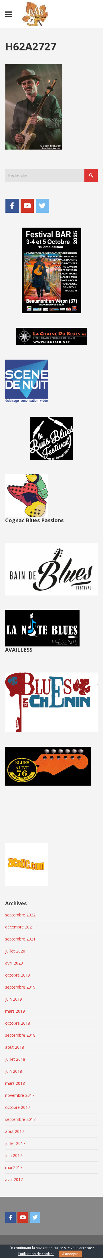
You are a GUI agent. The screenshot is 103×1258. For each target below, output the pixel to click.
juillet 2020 (15, 951)
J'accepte (70, 1254)
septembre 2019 (20, 987)
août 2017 (14, 1131)
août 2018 (14, 1047)
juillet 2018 (15, 1059)
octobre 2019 (17, 975)
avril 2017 (14, 1179)
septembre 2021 (20, 939)
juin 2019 (13, 999)
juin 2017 (13, 1155)
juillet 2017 (15, 1143)
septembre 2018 (20, 1035)
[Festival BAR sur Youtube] (27, 205)
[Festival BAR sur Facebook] (12, 205)
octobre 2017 (17, 1107)
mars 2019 (15, 1011)
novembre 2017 (19, 1095)
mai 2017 (13, 1167)
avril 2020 (14, 963)
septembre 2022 (20, 915)
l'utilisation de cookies (36, 1253)
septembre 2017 (20, 1119)
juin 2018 (13, 1071)
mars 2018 (15, 1083)
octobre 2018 (17, 1023)
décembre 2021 (19, 927)
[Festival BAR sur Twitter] (42, 205)
